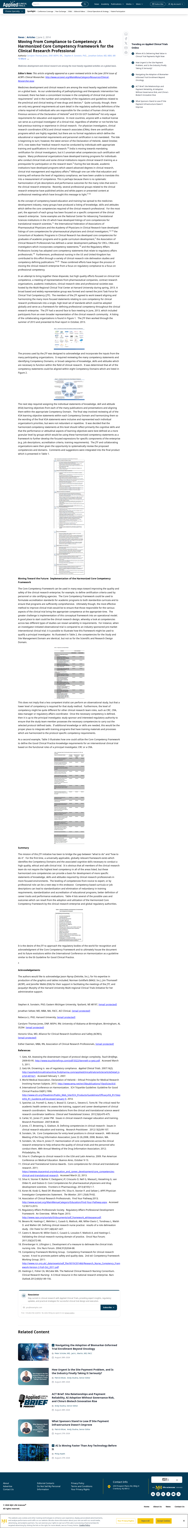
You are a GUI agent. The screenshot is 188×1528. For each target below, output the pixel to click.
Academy (105, 4)
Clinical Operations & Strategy (98, 11)
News (96, 4)
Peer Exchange (60, 11)
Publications (116, 4)
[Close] (184, 1521)
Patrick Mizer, (60, 1378)
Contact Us (8, 1489)
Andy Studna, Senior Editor (78, 1378)
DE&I (70, 11)
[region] (94, 1521)
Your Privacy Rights (80, 1489)
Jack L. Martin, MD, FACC (81, 1353)
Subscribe (107, 1307)
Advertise (7, 1486)
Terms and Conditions (81, 1486)
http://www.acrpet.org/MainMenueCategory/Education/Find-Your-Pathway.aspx (64, 1202)
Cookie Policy (84, 1525)
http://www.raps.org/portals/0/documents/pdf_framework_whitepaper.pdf (61, 1217)
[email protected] (108, 1004)
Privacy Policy (77, 1483)
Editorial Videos (79, 11)
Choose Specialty (12, 11)
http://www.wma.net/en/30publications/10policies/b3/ (87, 1083)
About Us (157, 1506)
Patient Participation (118, 11)
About (6, 1483)
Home (146, 1506)
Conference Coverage (45, 11)
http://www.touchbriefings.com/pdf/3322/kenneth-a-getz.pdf (67, 1060)
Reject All (145, 1521)
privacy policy (69, 1313)
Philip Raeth (60, 1454)
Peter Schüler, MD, (62, 1353)
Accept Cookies (163, 1521)
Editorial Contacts (45, 1483)
